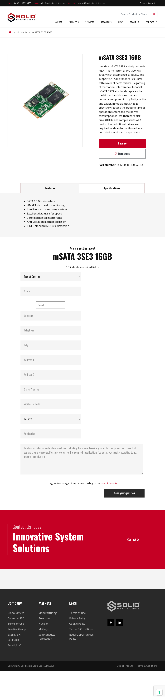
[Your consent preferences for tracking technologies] (159, 692)
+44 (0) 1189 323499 (19, 3)
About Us (134, 22)
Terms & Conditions (146, 665)
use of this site (109, 483)
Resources (106, 22)
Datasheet (124, 154)
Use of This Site (125, 665)
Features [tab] (50, 188)
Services (89, 22)
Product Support (147, 3)
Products (73, 22)
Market (58, 22)
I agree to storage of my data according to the (83, 483)
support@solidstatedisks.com (86, 3)
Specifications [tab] (111, 188)
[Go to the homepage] (123, 606)
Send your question (124, 493)
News (120, 22)
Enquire (122, 143)
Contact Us (151, 22)
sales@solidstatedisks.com (49, 3)
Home (11, 32)
